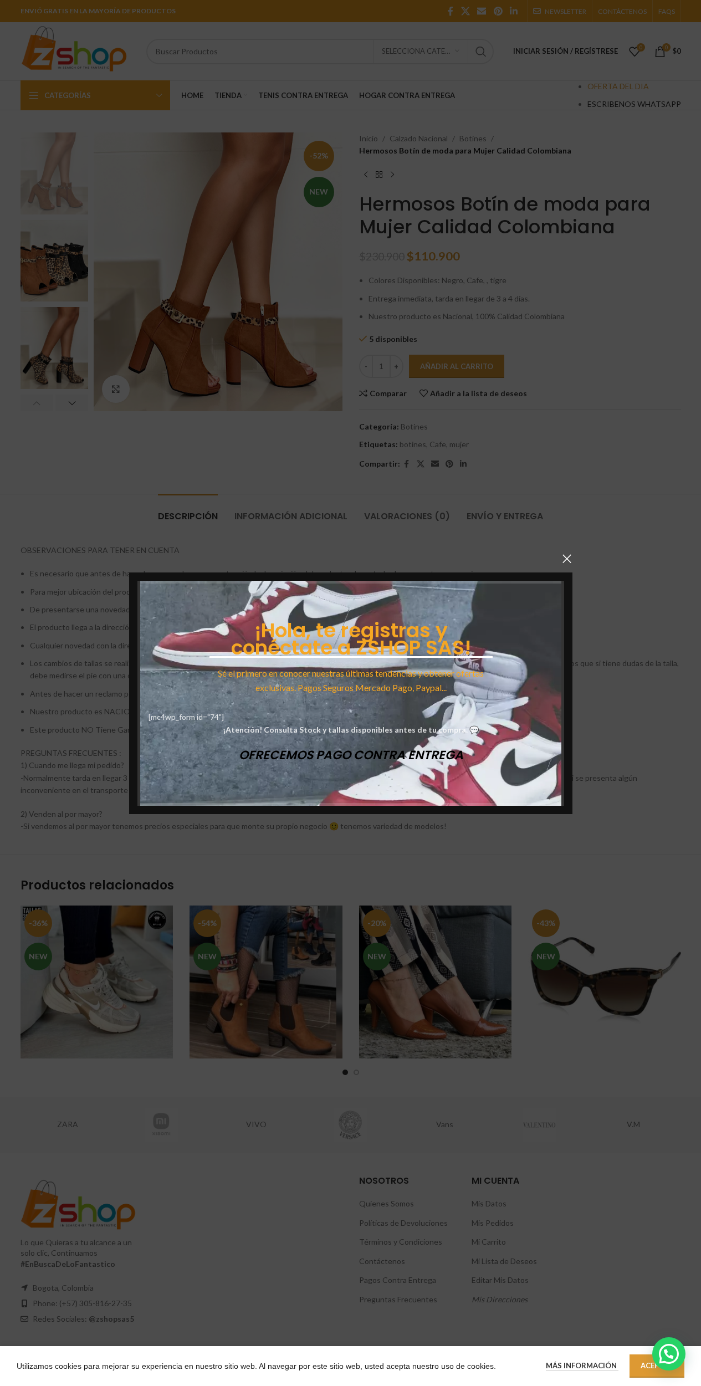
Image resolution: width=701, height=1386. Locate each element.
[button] (668, 1353)
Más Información (582, 1365)
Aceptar (657, 1365)
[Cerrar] (567, 558)
